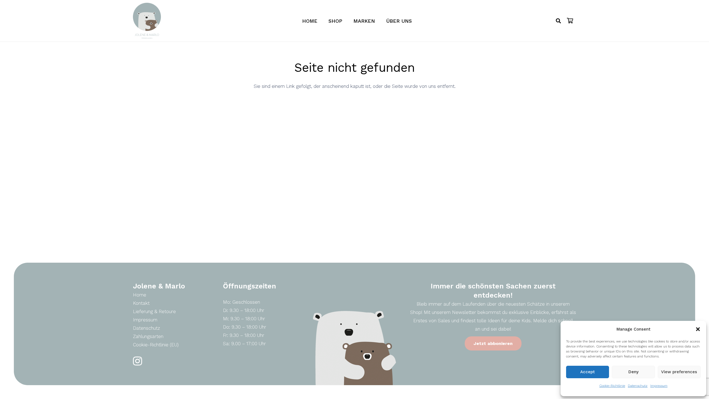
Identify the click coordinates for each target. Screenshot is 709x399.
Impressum (658, 386)
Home (139, 295)
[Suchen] (558, 21)
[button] (698, 329)
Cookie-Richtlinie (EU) (156, 344)
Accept (587, 371)
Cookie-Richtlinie (612, 386)
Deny (633, 371)
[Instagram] (137, 361)
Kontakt (141, 303)
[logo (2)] (147, 21)
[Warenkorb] (570, 21)
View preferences (679, 371)
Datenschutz (638, 386)
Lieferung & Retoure (154, 311)
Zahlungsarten (148, 336)
